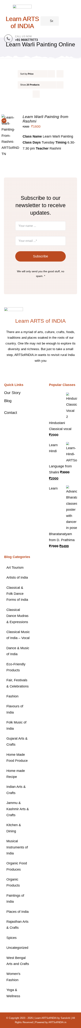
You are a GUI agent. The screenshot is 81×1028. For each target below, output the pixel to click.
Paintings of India (15, 898)
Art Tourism (15, 567)
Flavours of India (14, 709)
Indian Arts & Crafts (16, 790)
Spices (11, 938)
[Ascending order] (60, 74)
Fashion (12, 696)
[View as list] (43, 94)
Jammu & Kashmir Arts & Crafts (17, 809)
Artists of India (17, 577)
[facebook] (31, 372)
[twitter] (37, 372)
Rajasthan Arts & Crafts (17, 924)
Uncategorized (17, 948)
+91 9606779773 (26, 39)
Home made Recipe (15, 774)
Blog (7, 401)
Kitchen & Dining (13, 828)
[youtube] (49, 372)
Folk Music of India (16, 725)
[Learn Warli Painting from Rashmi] (10, 117)
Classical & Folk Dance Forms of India (17, 594)
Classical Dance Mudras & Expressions (17, 616)
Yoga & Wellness (13, 993)
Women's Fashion (13, 977)
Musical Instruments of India (17, 847)
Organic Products (13, 882)
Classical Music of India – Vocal (18, 635)
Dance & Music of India (17, 651)
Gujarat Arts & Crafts (17, 741)
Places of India (17, 912)
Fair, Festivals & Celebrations (17, 683)
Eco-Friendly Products (15, 667)
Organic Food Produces (16, 866)
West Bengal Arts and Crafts (17, 961)
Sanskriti (65, 1018)
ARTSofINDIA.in (57, 1022)
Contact (10, 413)
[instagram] (43, 372)
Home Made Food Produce (17, 758)
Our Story (12, 393)
